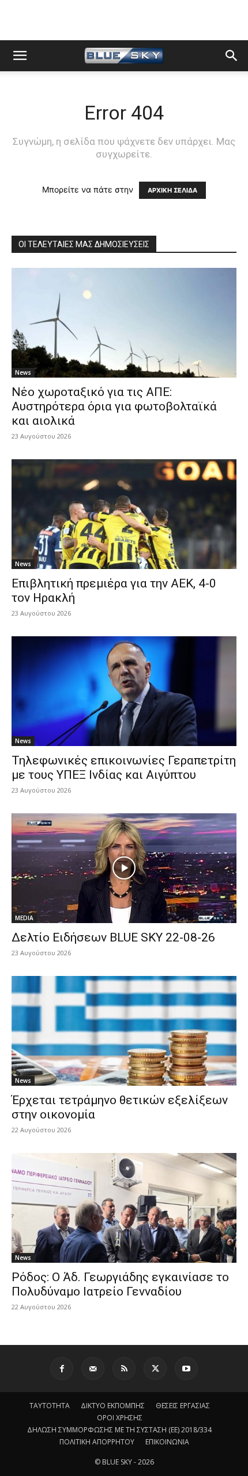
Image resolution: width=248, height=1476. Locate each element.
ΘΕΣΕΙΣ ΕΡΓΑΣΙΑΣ (183, 1405)
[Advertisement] (124, 20)
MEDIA (24, 918)
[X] (155, 1368)
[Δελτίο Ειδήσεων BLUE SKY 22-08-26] (124, 868)
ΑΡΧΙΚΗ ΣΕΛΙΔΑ (172, 190)
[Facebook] (61, 1368)
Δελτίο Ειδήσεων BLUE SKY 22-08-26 (113, 937)
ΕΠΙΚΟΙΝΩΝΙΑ (167, 1442)
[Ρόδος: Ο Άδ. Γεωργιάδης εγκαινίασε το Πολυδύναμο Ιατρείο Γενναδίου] (124, 1208)
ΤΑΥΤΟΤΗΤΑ (49, 1405)
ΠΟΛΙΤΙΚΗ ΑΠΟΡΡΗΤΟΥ (96, 1442)
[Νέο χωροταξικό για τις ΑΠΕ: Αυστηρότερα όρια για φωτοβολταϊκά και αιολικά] (124, 323)
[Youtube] (186, 1368)
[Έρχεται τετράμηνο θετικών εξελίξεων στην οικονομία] (124, 1031)
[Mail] (92, 1368)
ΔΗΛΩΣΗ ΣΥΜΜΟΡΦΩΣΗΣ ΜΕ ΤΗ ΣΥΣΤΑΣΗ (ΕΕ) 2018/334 (119, 1430)
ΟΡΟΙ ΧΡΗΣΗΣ (119, 1418)
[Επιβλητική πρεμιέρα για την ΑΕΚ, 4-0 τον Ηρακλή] (124, 514)
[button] (19, 55)
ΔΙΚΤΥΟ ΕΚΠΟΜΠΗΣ (113, 1405)
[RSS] (124, 1368)
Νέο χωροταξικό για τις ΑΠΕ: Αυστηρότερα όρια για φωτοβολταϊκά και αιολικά (114, 406)
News (23, 372)
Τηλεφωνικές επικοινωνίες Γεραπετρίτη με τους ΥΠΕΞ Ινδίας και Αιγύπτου (124, 768)
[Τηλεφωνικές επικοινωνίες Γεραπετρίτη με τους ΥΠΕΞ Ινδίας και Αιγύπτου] (124, 691)
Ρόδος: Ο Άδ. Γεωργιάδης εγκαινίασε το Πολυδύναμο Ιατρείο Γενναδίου (120, 1284)
